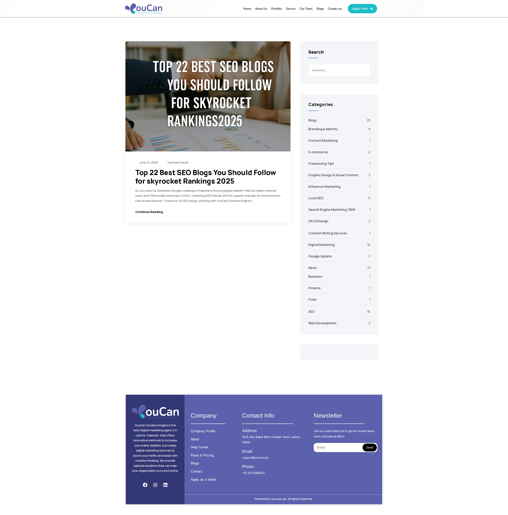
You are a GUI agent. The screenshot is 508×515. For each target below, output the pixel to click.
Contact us (335, 8)
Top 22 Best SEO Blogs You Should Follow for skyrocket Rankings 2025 (205, 176)
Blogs (320, 8)
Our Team (306, 8)
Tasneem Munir (177, 162)
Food (312, 299)
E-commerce (318, 152)
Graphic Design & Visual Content (333, 175)
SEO (311, 311)
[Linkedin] (165, 485)
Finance (314, 288)
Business (315, 276)
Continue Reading (149, 212)
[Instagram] (155, 485)
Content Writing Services (327, 233)
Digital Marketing (321, 245)
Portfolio (276, 8)
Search (316, 52)
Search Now (364, 70)
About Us (261, 8)
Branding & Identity (323, 129)
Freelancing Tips (321, 163)
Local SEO (316, 198)
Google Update (320, 256)
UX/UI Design (318, 221)
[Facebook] (145, 485)
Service (291, 8)
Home (247, 8)
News (312, 268)
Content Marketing (323, 140)
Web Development (322, 323)
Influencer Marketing (324, 186)
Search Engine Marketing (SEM (331, 209)
